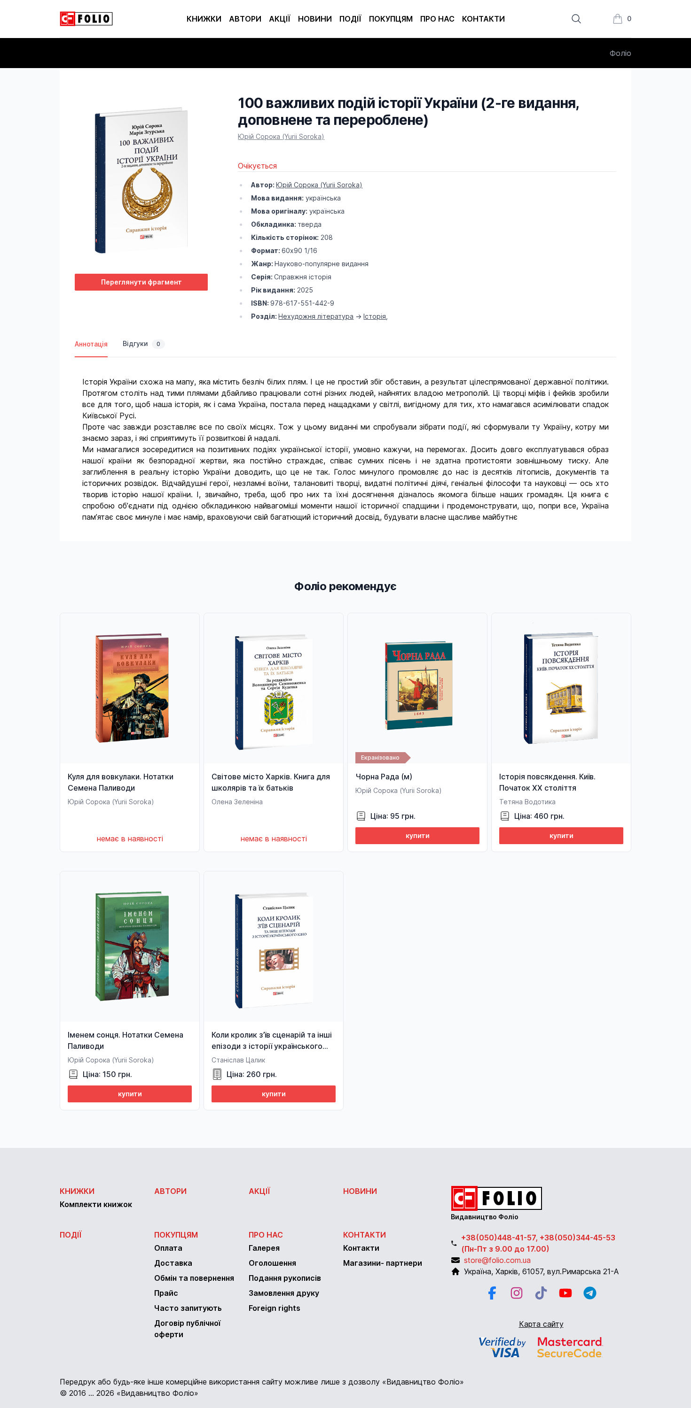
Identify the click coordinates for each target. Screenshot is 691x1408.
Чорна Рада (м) (383, 776)
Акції (280, 18)
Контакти (483, 18)
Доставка (173, 1263)
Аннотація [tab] (91, 344)
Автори (245, 18)
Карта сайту (541, 1324)
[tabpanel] (345, 440)
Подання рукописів (285, 1278)
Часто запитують (188, 1308)
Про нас (437, 18)
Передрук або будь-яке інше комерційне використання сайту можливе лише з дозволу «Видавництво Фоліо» (262, 1381)
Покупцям (391, 18)
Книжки (204, 18)
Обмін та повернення (194, 1278)
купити (418, 835)
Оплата (168, 1248)
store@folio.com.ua (497, 1260)
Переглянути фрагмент (141, 282)
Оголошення (272, 1263)
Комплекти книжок (96, 1204)
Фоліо (620, 53)
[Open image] (141, 180)
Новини (315, 18)
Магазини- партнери (382, 1263)
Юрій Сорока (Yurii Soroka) (281, 136)
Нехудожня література (315, 316)
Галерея (264, 1248)
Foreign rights (274, 1308)
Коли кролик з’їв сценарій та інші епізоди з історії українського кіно (272, 1046)
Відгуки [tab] (141, 343)
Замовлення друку (284, 1293)
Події (350, 18)
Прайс (166, 1293)
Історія (374, 316)
